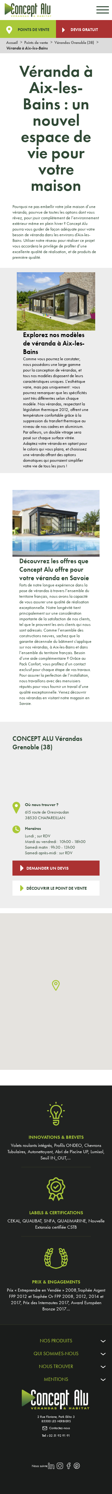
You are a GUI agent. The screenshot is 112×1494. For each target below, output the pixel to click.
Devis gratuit (84, 29)
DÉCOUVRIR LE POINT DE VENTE (56, 888)
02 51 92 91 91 (59, 1435)
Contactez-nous (59, 1428)
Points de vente (33, 29)
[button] (55, 985)
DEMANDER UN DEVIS (47, 868)
